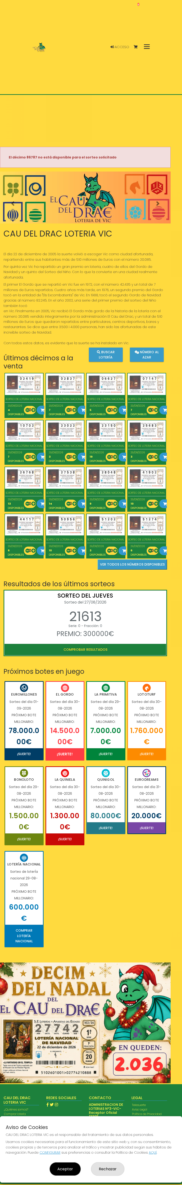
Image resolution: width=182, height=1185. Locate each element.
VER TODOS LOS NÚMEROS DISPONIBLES (132, 564)
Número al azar (149, 354)
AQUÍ (153, 1152)
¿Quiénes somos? (16, 1109)
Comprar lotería (15, 1114)
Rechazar (108, 1169)
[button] (13, 203)
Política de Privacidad (147, 1114)
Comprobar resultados (85, 649)
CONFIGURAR (50, 1152)
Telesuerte (139, 1105)
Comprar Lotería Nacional (24, 935)
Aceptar (65, 1169)
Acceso (121, 47)
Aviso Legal (139, 1109)
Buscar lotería (107, 354)
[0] (138, 47)
